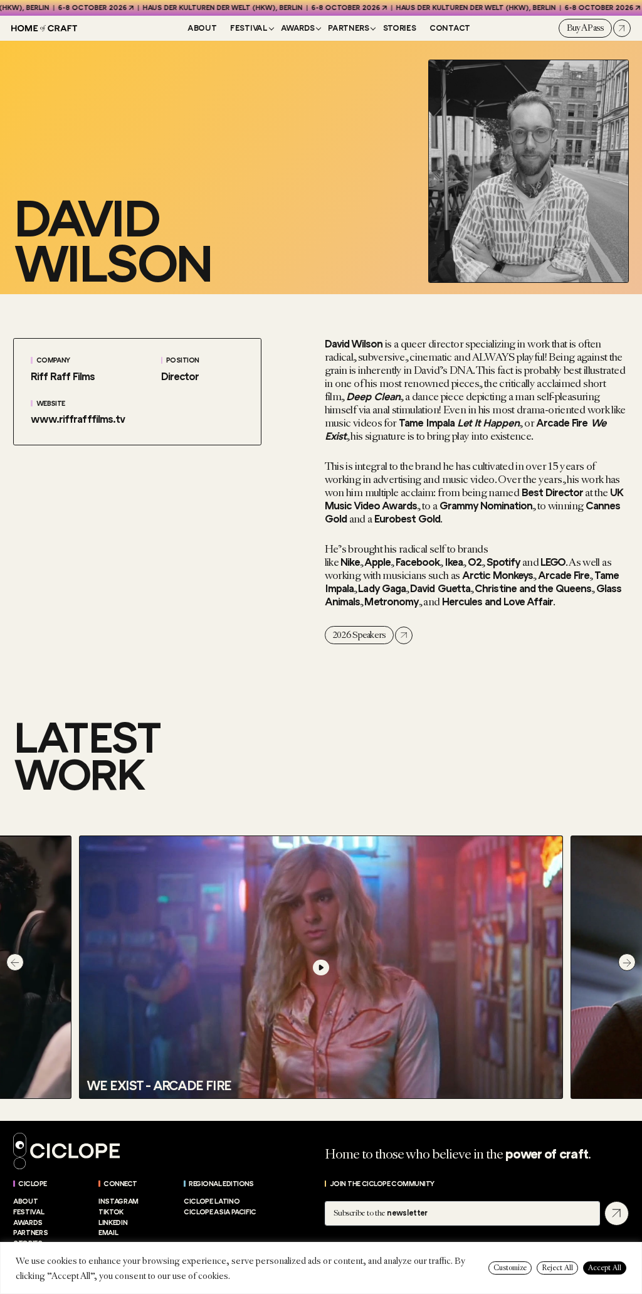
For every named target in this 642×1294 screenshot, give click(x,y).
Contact (449, 28)
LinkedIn (112, 1223)
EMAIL (108, 1233)
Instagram (118, 1201)
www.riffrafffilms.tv (77, 419)
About (201, 28)
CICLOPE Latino (211, 1201)
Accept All (604, 1268)
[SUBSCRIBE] (616, 1213)
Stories (399, 28)
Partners (348, 28)
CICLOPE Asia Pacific (220, 1212)
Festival (248, 28)
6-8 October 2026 (68, 8)
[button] (15, 962)
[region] (321, 1268)
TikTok (111, 1212)
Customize (510, 1268)
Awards (297, 28)
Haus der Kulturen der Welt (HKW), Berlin (199, 8)
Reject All (557, 1268)
